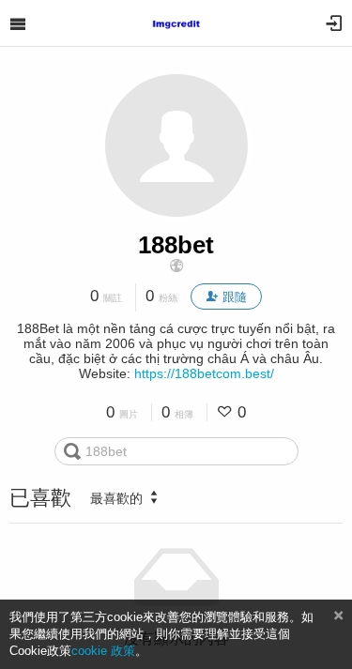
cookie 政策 (103, 651)
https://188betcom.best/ (204, 373)
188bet (176, 245)
